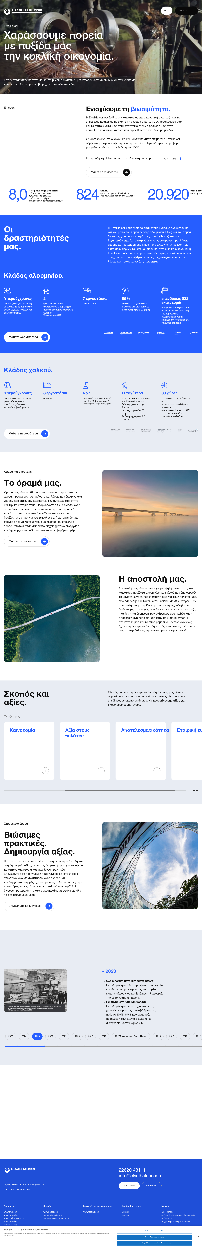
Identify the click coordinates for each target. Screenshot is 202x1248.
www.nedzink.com (91, 1197)
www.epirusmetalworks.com (56, 1203)
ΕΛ (165, 11)
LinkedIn (125, 1197)
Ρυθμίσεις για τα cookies (154, 1231)
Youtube (125, 1200)
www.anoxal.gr (10, 1209)
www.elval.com (11, 1197)
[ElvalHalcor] (23, 12)
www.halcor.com (50, 1197)
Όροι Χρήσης (167, 1197)
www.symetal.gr (11, 1200)
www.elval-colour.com (14, 1203)
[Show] (24, 770)
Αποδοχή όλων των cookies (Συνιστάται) (155, 1243)
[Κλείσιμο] (198, 1236)
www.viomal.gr (10, 1206)
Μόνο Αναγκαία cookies (154, 1237)
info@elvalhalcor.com (140, 1160)
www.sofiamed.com (52, 1200)
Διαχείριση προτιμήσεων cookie (175, 1206)
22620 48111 (132, 1155)
